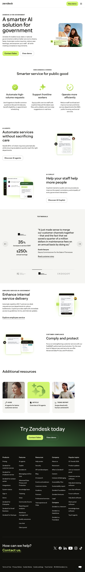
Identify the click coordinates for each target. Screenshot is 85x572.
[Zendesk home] (7, 3)
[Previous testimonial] (5, 244)
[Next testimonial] (80, 244)
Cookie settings (38, 567)
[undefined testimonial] (21, 273)
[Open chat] (80, 567)
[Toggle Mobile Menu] (81, 3)
